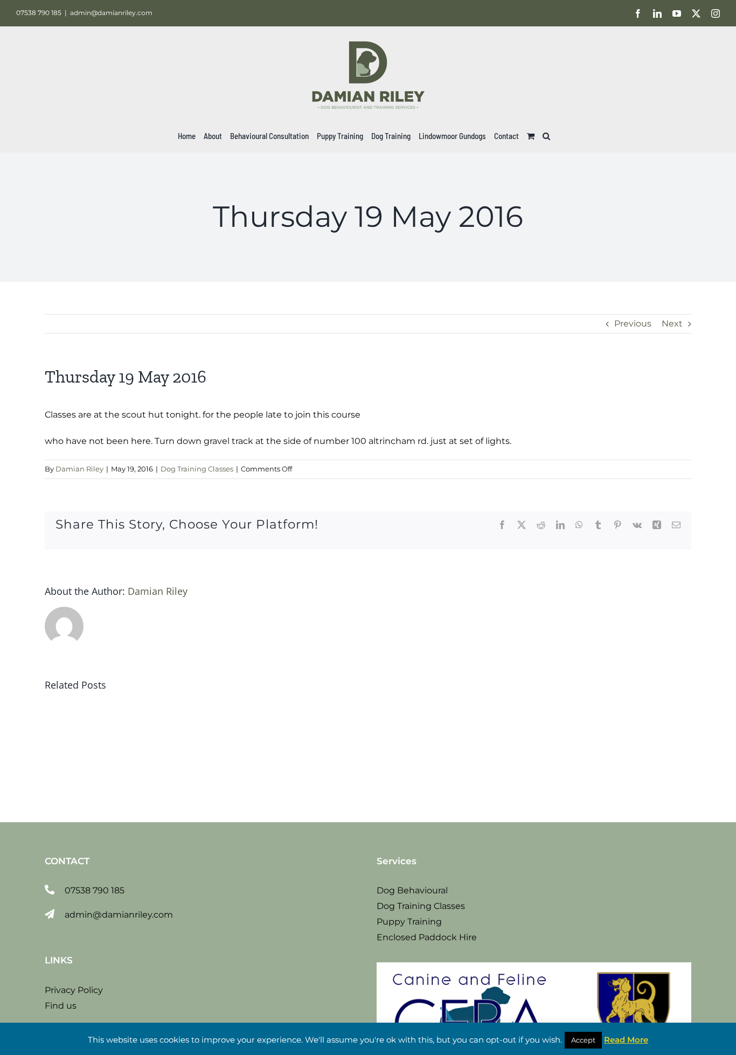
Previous (632, 323)
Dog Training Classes (197, 468)
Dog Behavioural (412, 890)
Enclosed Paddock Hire (427, 937)
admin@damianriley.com (111, 13)
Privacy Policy (74, 990)
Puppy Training (409, 922)
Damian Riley (79, 468)
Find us (61, 1006)
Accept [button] (583, 1040)
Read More (626, 1040)
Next (672, 323)
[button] (546, 136)
